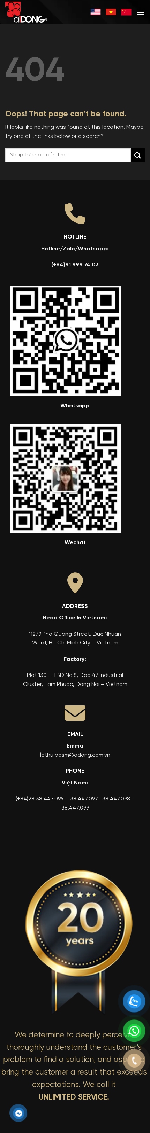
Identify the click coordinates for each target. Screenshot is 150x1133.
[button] (140, 12)
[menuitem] (95, 12)
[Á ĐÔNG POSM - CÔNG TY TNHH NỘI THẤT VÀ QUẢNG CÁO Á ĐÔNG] (36, 12)
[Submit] (138, 155)
